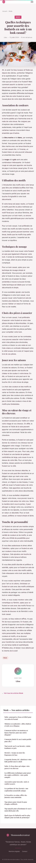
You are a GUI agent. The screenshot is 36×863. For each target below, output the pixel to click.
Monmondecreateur (20, 835)
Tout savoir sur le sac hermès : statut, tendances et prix (17, 747)
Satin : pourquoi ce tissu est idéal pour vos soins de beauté (17, 718)
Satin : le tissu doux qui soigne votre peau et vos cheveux (17, 767)
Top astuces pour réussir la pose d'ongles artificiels (15, 803)
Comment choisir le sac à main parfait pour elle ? (17, 740)
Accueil (4, 11)
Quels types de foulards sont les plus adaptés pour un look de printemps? (17, 816)
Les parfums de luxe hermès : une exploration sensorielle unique (16, 789)
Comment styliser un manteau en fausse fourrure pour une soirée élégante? (16, 732)
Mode (10, 11)
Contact (24, 851)
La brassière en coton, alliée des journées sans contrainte (15, 796)
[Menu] (32, 1)
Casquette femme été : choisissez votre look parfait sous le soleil (18, 760)
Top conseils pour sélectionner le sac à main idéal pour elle (17, 810)
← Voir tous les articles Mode (12, 693)
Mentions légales (14, 851)
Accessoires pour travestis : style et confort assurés (16, 783)
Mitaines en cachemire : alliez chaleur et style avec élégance (17, 725)
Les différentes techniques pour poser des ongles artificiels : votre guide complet (17, 775)
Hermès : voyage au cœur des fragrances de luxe (14, 754)
